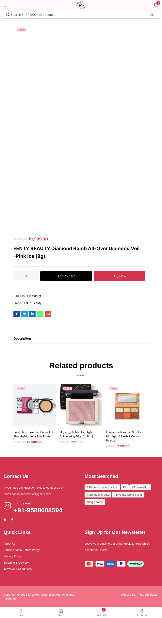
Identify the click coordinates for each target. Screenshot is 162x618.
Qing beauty (95, 502)
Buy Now (119, 276)
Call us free (22, 503)
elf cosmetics (140, 487)
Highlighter (34, 295)
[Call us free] (7, 506)
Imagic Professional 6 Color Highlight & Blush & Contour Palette (123, 436)
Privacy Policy (13, 556)
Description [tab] (22, 338)
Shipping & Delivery (16, 562)
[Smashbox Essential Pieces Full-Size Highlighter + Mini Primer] (34, 405)
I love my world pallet (128, 494)
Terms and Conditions (18, 569)
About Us (9, 543)
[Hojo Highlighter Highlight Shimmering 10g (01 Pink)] (81, 405)
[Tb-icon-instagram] (5, 519)
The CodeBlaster (147, 594)
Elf (124, 487)
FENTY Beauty (32, 303)
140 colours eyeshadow (102, 487)
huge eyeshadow (98, 494)
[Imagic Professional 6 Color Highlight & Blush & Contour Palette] (127, 405)
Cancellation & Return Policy (22, 550)
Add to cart (66, 276)
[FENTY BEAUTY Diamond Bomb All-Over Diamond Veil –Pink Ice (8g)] (16, 314)
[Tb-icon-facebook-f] (12, 519)
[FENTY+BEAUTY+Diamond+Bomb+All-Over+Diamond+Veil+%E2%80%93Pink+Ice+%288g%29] (24, 314)
